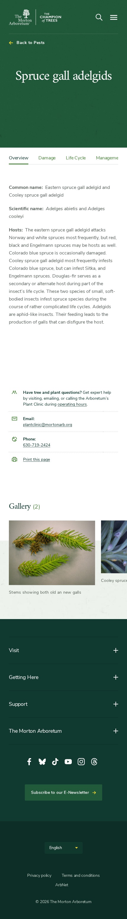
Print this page (36, 459)
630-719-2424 (36, 445)
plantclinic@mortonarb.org (47, 424)
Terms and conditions (81, 875)
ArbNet (61, 884)
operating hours (72, 404)
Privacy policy (39, 875)
